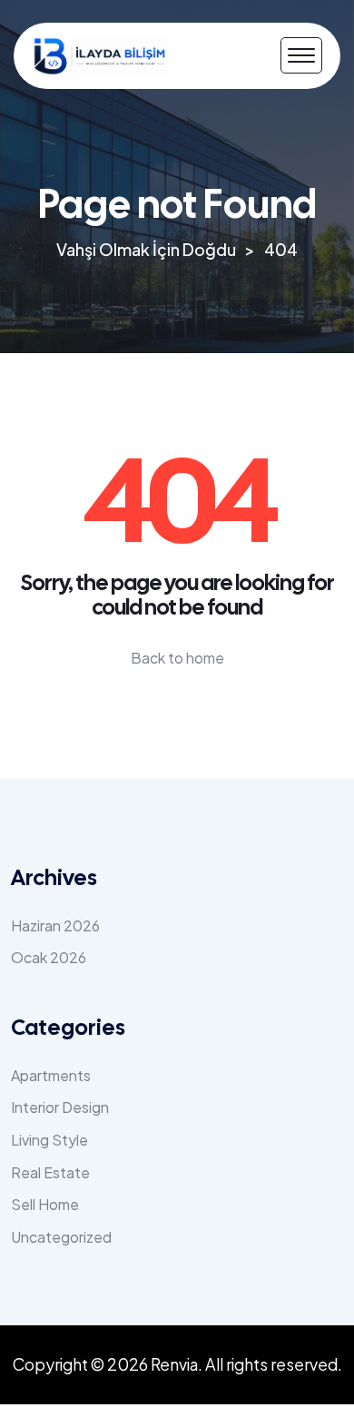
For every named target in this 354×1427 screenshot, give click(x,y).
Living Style (49, 1139)
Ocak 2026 (48, 957)
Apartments (51, 1075)
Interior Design (60, 1107)
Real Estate (50, 1172)
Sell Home (45, 1204)
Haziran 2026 (55, 925)
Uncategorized (61, 1236)
